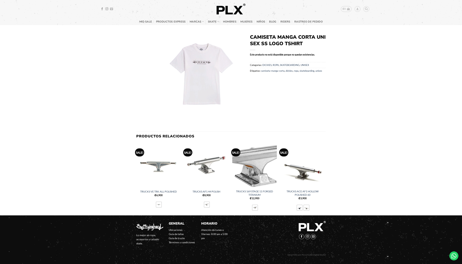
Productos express (171, 21)
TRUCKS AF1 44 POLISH (206, 191)
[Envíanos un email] (111, 9)
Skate (212, 21)
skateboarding (307, 70)
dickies (289, 70)
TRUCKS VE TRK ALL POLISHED (158, 191)
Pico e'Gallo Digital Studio (314, 255)
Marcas (195, 21)
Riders (285, 21)
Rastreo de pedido (308, 21)
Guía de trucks (177, 238)
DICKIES (267, 65)
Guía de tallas (176, 234)
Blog (272, 21)
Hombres (229, 21)
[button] (346, 9)
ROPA (276, 65)
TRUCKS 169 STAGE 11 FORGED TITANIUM (254, 193)
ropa (296, 70)
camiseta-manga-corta (273, 70)
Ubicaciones (175, 229)
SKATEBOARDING (290, 65)
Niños (261, 21)
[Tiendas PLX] (231, 9)
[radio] (159, 204)
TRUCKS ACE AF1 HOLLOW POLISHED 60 (303, 193)
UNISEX (305, 65)
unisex (318, 70)
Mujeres (246, 21)
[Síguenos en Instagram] (106, 9)
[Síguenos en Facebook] (102, 9)
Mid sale (145, 21)
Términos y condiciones (182, 242)
